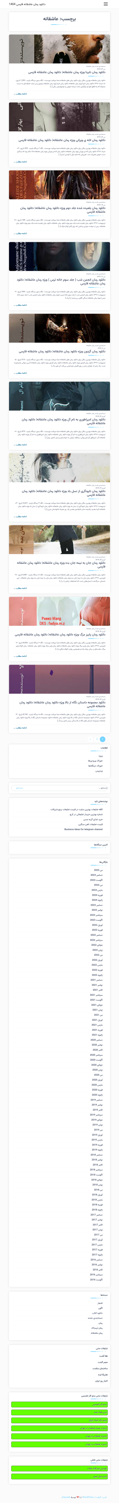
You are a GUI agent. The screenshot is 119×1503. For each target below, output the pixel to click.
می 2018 (98, 1190)
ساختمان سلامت (100, 1368)
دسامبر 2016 (97, 1260)
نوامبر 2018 (97, 1160)
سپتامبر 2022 (96, 940)
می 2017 (98, 1235)
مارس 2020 (97, 1085)
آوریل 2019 (97, 1135)
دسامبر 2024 (97, 875)
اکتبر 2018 (98, 1165)
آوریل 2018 (97, 1195)
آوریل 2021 (97, 1020)
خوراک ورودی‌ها (95, 761)
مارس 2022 (97, 965)
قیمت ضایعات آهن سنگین (90, 824)
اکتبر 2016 (98, 1270)
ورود (101, 756)
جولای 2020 (97, 1065)
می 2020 (98, 1075)
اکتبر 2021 (98, 990)
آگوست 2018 (96, 1175)
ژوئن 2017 (97, 1230)
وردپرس (99, 771)
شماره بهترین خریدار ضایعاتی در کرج (86, 814)
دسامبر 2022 (97, 935)
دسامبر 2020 (97, 1040)
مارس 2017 (97, 1245)
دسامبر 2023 (97, 905)
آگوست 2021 (96, 1000)
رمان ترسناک (97, 1328)
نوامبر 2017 (97, 1220)
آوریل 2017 (97, 1240)
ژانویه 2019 (97, 1150)
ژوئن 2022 (97, 950)
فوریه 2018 (97, 1205)
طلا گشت (103, 1356)
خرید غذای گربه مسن (93, 819)
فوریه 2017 (97, 1250)
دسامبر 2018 (97, 1155)
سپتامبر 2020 (96, 1055)
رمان (101, 1323)
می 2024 (98, 885)
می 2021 (98, 1015)
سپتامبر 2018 (96, 1170)
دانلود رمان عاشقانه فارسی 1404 (27, 4)
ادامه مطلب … (20, 94)
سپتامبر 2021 (96, 995)
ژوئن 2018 (97, 1185)
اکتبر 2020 (98, 1050)
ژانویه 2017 (97, 1255)
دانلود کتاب (97, 1313)
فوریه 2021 (97, 1030)
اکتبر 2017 (98, 1225)
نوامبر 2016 (97, 1265)
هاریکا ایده (103, 1375)
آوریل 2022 (97, 960)
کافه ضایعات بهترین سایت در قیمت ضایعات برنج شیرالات (77, 809)
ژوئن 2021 (97, 1010)
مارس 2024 (97, 890)
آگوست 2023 (96, 920)
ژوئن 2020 (97, 1070)
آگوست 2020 (96, 1060)
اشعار (100, 1303)
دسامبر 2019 (97, 1100)
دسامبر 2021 (97, 980)
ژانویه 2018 (97, 1210)
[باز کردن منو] (105, 4)
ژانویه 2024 (97, 900)
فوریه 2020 (97, 1090)
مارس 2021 (97, 1025)
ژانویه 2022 (97, 975)
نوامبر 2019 (97, 1105)
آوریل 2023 (97, 925)
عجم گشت (103, 1362)
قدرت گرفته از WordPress (95, 1497)
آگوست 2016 (96, 1280)
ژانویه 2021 (97, 1035)
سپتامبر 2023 (96, 915)
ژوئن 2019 (97, 1125)
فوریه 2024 (97, 895)
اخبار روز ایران (101, 1381)
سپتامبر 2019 (96, 1115)
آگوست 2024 (96, 880)
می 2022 (98, 955)
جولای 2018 (97, 1180)
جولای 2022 (97, 945)
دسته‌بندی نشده (100, 66)
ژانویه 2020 (97, 1095)
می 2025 (98, 870)
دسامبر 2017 (97, 1215)
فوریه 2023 (97, 930)
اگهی (100, 1308)
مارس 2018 (97, 1200)
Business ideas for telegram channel (83, 829)
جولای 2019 (97, 1120)
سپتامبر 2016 (96, 1275)
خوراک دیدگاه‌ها (95, 766)
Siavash (66, 1497)
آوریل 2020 (97, 1080)
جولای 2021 (97, 1005)
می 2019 (98, 1130)
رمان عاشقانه (90, 66)
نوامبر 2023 (97, 910)
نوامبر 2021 (97, 985)
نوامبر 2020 (97, 1045)
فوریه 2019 (97, 1145)
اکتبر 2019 (98, 1110)
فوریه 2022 (97, 970)
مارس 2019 (97, 1140)
